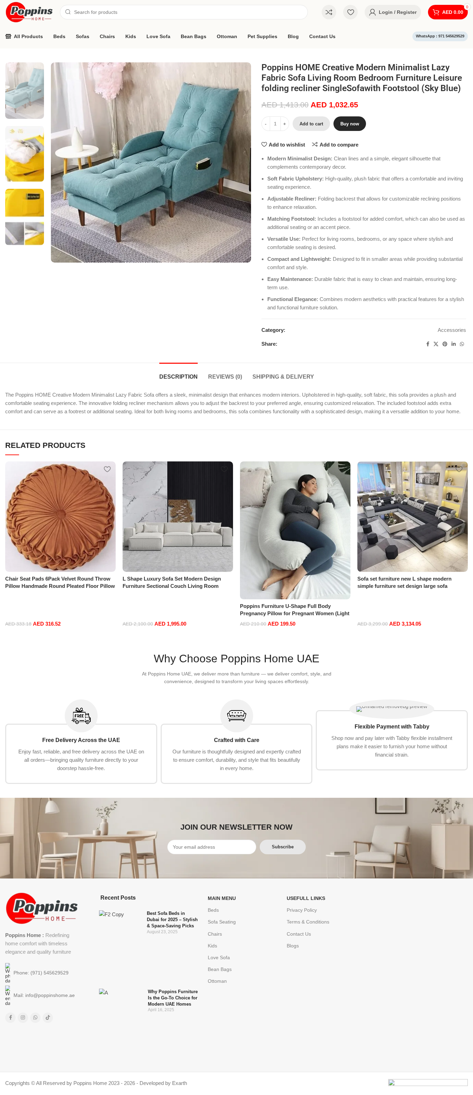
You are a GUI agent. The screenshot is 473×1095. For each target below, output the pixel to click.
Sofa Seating (222, 922)
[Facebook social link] (427, 344)
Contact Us (299, 934)
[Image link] (41, 908)
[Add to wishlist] (107, 469)
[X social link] (435, 344)
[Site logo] (29, 12)
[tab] (178, 373)
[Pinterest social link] (444, 344)
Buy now (349, 123)
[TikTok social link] (48, 1018)
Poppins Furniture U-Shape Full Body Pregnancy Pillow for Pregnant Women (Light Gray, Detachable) (294, 613)
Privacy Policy (302, 910)
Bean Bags (220, 969)
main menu (222, 898)
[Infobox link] (81, 741)
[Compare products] (329, 12)
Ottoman (217, 981)
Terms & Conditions (308, 922)
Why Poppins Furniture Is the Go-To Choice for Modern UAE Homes (173, 998)
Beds (213, 910)
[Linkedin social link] (453, 344)
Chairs (215, 934)
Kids (212, 945)
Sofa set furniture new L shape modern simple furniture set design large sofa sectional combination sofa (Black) (404, 586)
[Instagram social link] (23, 1018)
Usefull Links (306, 898)
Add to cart (311, 123)
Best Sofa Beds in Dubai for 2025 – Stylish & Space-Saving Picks (172, 919)
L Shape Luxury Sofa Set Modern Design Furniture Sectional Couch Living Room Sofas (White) (172, 586)
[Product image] (60, 516)
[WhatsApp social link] (462, 344)
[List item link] (41, 973)
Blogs (293, 945)
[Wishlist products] (350, 12)
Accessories (452, 330)
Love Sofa (219, 957)
